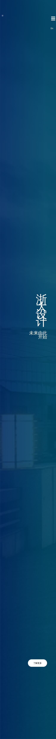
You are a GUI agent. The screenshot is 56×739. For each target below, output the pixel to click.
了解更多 (37, 663)
